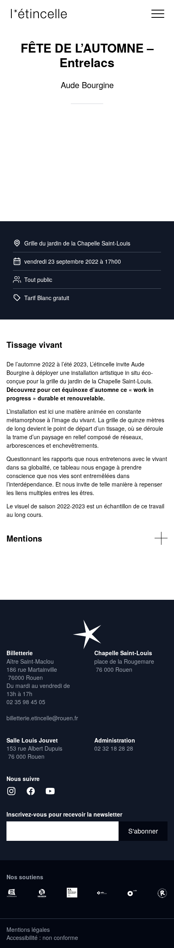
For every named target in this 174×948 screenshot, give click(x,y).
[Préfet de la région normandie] (72, 892)
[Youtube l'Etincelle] (50, 791)
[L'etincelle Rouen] (87, 634)
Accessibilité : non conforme (42, 937)
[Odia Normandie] (102, 893)
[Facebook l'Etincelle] (31, 791)
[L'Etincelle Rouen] (42, 13)
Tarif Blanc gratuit (46, 298)
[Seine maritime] (41, 893)
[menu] (158, 13)
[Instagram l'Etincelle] (11, 791)
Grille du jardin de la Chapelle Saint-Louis (77, 243)
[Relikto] (162, 893)
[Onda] (132, 893)
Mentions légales (28, 929)
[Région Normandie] (11, 893)
